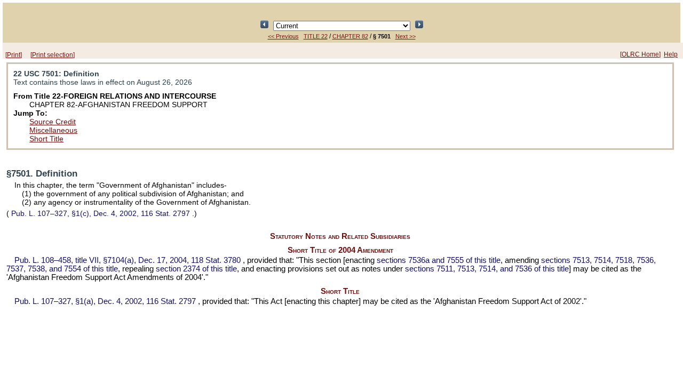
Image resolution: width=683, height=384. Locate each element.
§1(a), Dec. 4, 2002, (105, 301)
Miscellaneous (53, 130)
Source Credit (52, 121)
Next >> (405, 36)
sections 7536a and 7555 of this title (439, 260)
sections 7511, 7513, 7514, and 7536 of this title (487, 269)
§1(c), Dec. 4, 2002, (100, 213)
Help (671, 54)
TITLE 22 (316, 36)
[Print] (13, 55)
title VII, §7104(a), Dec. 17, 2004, (127, 260)
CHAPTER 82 (350, 36)
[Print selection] (52, 55)
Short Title (46, 138)
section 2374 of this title (196, 269)
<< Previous (283, 36)
